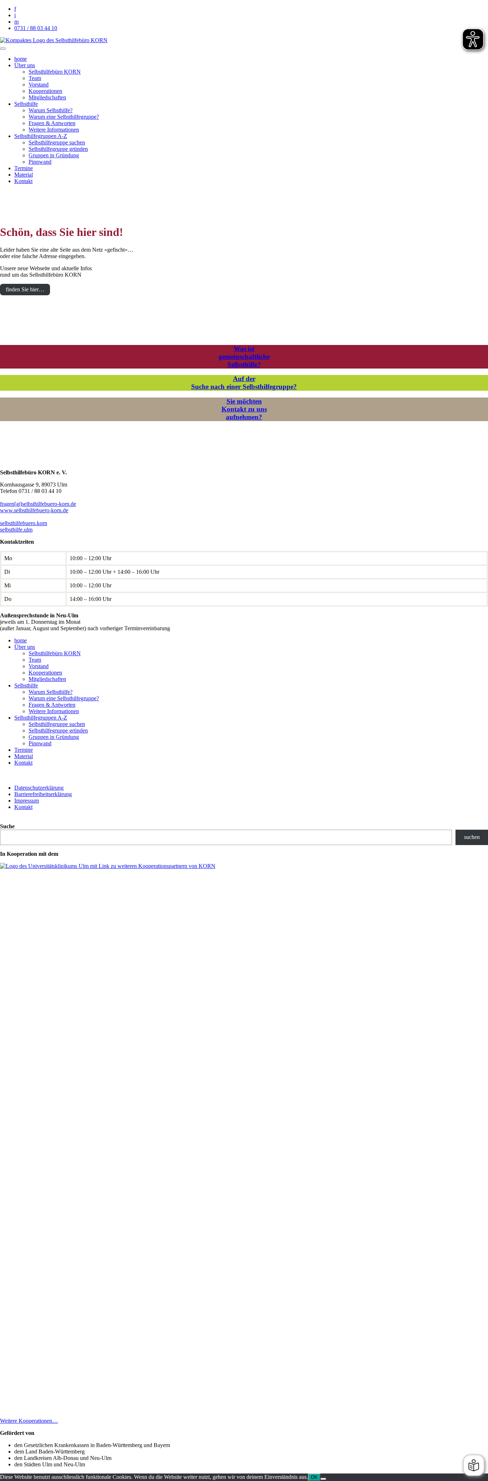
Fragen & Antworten (52, 123)
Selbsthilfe (26, 104)
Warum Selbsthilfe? (51, 110)
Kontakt (23, 181)
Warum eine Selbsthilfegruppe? (64, 117)
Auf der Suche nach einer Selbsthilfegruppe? (244, 382)
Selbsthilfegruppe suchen (57, 142)
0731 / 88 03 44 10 (35, 28)
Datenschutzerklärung (39, 788)
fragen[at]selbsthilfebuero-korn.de (38, 504)
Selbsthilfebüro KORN (55, 72)
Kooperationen (45, 91)
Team (35, 78)
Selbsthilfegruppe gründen (58, 149)
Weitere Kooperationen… (29, 1421)
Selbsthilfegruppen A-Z (40, 136)
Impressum (26, 801)
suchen (472, 837)
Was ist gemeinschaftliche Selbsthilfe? (244, 356)
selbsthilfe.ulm (16, 530)
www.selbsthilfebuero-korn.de (34, 510)
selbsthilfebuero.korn (23, 523)
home (20, 59)
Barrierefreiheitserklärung (43, 794)
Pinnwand (40, 162)
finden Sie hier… (25, 289)
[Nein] (323, 1479)
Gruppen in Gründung (54, 155)
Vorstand (39, 85)
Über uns (24, 65)
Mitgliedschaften (47, 97)
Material (23, 175)
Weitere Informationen (54, 130)
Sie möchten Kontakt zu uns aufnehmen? (244, 409)
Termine (23, 168)
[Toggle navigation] (3, 49)
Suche (7, 826)
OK (314, 1477)
